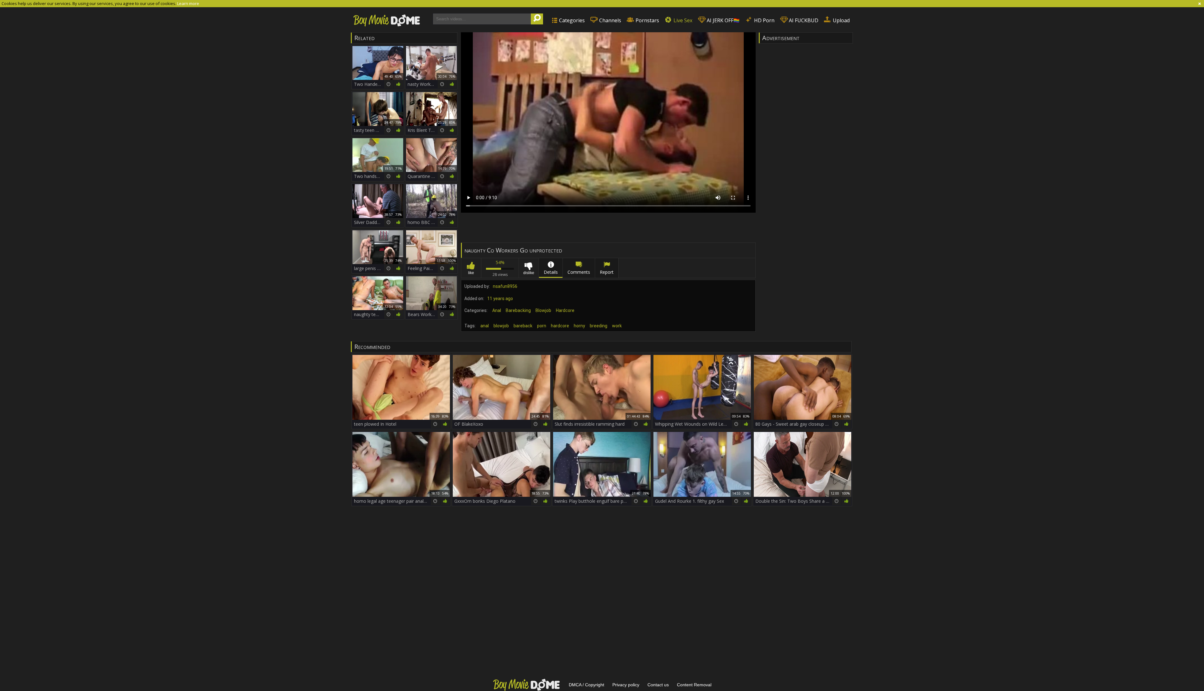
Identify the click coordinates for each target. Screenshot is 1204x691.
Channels (609, 20)
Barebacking (518, 310)
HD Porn (763, 20)
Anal (496, 310)
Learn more (188, 3)
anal (484, 325)
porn (541, 325)
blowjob (501, 325)
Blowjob (543, 310)
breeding (598, 325)
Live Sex (682, 20)
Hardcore (565, 310)
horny (579, 325)
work (617, 325)
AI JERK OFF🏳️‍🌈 (722, 20)
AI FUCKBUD (803, 20)
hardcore (560, 325)
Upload (841, 20)
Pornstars (646, 20)
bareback (523, 325)
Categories (571, 20)
